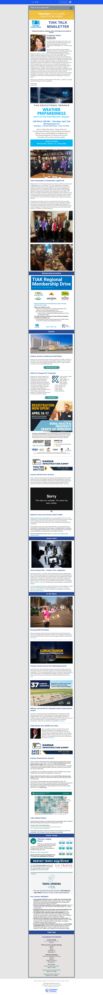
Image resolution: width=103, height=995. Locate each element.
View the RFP (51, 397)
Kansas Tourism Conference (51, 974)
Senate (41, 590)
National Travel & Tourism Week (51, 970)
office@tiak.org (51, 986)
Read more (66, 483)
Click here (42, 582)
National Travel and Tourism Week (40, 518)
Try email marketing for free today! (51, 992)
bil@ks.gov (43, 787)
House (35, 590)
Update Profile (45, 984)
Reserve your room (51, 367)
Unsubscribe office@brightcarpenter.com (51, 983)
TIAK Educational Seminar (51, 966)
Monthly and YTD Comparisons (39, 852)
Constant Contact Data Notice (55, 984)
